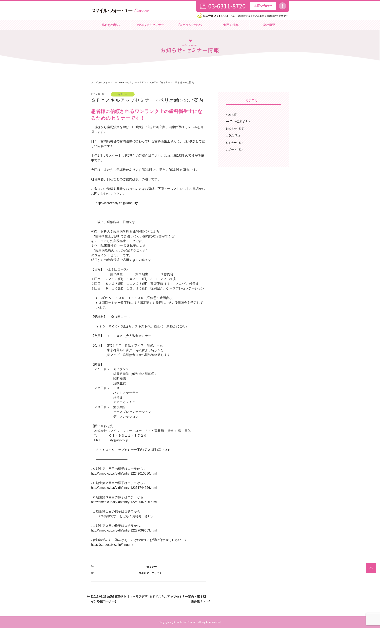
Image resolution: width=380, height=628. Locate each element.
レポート (231, 149)
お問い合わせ (263, 5)
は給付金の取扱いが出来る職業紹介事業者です (263, 15)
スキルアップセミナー (151, 573)
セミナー (151, 566)
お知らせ (231, 128)
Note (229, 114)
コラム (230, 135)
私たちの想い (111, 24)
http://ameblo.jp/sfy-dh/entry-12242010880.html (124, 473)
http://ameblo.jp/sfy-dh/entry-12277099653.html (124, 530)
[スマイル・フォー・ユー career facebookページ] (284, 6)
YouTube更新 (234, 121)
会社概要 (269, 24)
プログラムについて (190, 24)
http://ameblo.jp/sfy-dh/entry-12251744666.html (124, 487)
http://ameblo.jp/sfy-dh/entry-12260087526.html (124, 502)
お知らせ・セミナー (150, 24)
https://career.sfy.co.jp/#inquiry (117, 203)
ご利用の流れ (229, 24)
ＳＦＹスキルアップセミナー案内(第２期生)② (128, 449)
